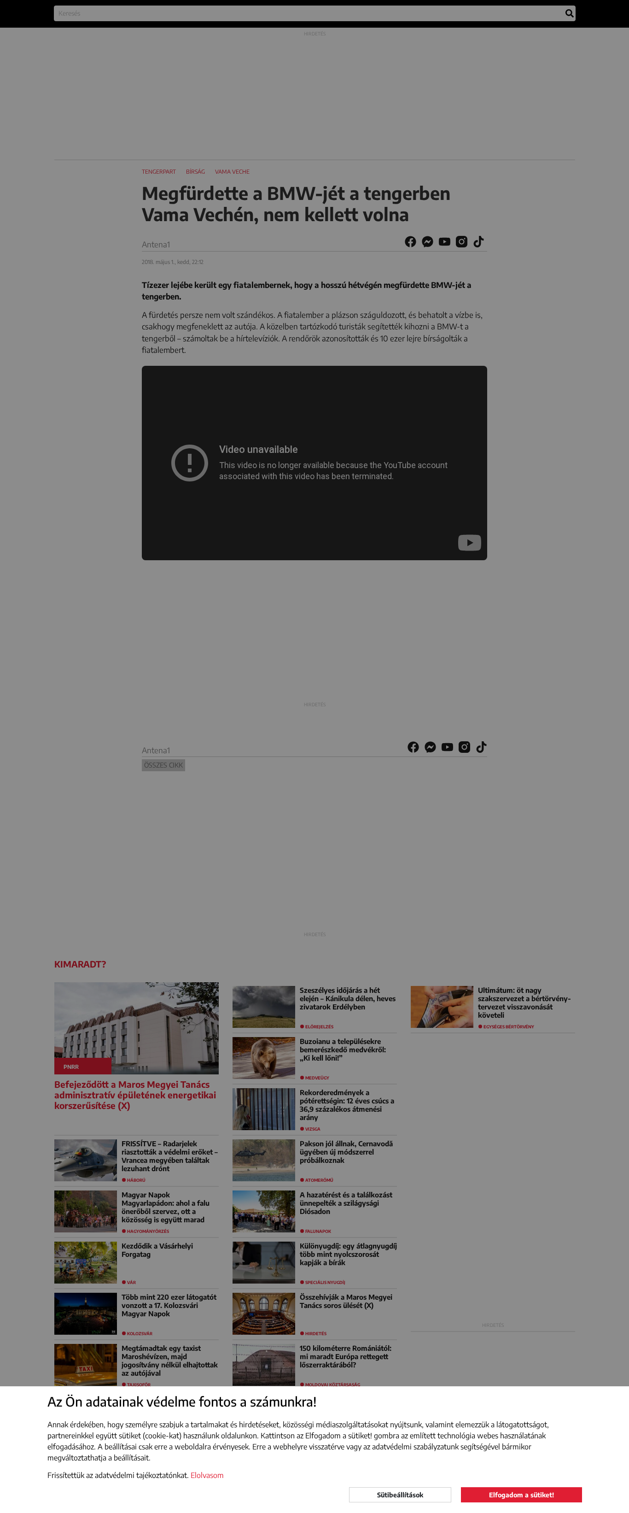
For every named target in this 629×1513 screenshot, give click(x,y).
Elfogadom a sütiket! (521, 1495)
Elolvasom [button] (207, 1475)
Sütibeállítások (400, 1495)
